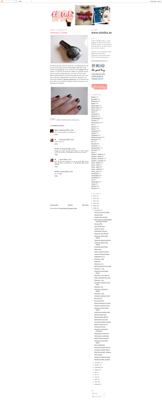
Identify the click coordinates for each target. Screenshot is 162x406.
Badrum (93, 97)
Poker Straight (98, 354)
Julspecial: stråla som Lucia (102, 305)
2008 (94, 208)
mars (96, 382)
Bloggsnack (94, 101)
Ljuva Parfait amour (99, 226)
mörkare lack (69, 79)
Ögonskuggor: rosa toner (101, 319)
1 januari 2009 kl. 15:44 (66, 171)
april (96, 379)
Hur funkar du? (98, 298)
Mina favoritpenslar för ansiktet (102, 266)
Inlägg (95, 393)
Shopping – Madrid (96, 156)
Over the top (61, 69)
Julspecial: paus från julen (101, 233)
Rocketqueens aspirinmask (101, 336)
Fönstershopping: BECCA (101, 317)
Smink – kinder (95, 165)
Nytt (92, 141)
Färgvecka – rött (98, 264)
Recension (94, 150)
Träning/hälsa (95, 182)
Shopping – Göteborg (97, 154)
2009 (94, 205)
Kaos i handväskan (99, 345)
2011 (94, 201)
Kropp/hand (94, 131)
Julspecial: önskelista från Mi (102, 357)
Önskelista (94, 188)
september (98, 367)
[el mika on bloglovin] (97, 79)
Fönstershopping (95, 118)
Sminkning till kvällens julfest (102, 312)
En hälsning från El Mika (101, 247)
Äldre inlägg (85, 205)
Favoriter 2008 (98, 224)
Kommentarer (97, 396)
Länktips (93, 133)
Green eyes (97, 261)
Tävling (93, 184)
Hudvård (93, 126)
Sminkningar (94, 173)
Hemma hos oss (95, 122)
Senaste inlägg (54, 205)
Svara (56, 134)
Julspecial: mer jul (99, 228)
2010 (94, 203)
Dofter (93, 112)
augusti (97, 370)
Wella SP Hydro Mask (100, 314)
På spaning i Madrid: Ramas (102, 350)
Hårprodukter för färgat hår (101, 333)
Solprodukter (94, 177)
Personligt (94, 143)
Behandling (94, 99)
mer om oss (105, 57)
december (97, 210)
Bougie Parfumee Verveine (101, 338)
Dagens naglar (66, 119)
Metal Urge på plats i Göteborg (102, 352)
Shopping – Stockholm (97, 158)
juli (96, 372)
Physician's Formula (99, 326)
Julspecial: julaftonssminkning (102, 240)
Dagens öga (94, 110)
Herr (92, 124)
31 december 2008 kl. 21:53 (67, 148)
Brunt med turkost (99, 301)
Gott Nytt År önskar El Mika (101, 212)
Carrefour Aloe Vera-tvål (100, 217)
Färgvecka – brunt (99, 259)
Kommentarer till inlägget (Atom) (68, 208)
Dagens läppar (95, 105)
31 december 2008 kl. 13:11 (66, 139)
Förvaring (93, 120)
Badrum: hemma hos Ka (101, 324)
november (97, 362)
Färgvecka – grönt (99, 293)
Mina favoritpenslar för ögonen (102, 303)
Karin (56, 130)
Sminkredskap (95, 175)
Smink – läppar (95, 167)
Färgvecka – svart (99, 268)
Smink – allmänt (95, 162)
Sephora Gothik (58, 33)
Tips (92, 179)
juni (96, 374)
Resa (92, 152)
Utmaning (93, 186)
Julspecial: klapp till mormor (102, 254)
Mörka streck (97, 249)
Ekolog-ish (94, 116)
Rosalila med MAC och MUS (102, 359)
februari (97, 384)
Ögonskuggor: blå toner (100, 231)
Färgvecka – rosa (99, 280)
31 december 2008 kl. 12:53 (65, 130)
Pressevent (94, 145)
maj (96, 377)
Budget (59, 119)
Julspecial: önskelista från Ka (102, 347)
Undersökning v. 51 (99, 256)
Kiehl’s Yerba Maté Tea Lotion (102, 277)
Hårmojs (93, 129)
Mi (55, 139)
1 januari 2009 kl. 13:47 (65, 159)
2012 (94, 198)
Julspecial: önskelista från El (102, 296)
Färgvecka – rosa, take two (101, 275)
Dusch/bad (94, 114)
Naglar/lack (75, 119)
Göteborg (93, 42)
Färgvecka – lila (98, 287)
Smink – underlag (96, 169)
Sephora (81, 69)
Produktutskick (95, 148)
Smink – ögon (95, 171)
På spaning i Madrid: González (102, 322)
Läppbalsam (94, 135)
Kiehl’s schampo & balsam (101, 251)
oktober (97, 365)
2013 (94, 196)
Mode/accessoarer (96, 137)
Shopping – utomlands (97, 160)
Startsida (70, 205)
